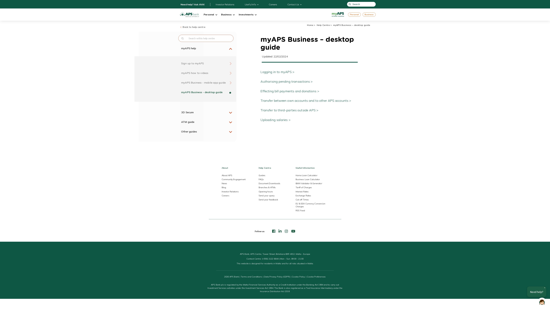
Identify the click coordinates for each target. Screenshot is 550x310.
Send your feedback (268, 199)
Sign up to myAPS (192, 63)
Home (310, 25)
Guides (262, 175)
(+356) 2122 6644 (270, 258)
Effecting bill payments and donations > (290, 91)
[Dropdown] (216, 15)
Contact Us (293, 4)
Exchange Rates (303, 195)
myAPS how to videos (194, 73)
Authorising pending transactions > (287, 82)
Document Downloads (269, 183)
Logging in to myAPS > (278, 72)
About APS (227, 175)
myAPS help (188, 48)
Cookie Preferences (316, 276)
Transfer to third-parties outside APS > (290, 110)
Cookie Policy (298, 276)
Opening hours (266, 191)
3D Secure (187, 112)
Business (369, 14)
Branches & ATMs (267, 187)
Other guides (189, 131)
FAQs (261, 179)
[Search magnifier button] (349, 4)
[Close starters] (544, 287)
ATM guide (188, 122)
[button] (542, 302)
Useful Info (250, 4)
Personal (354, 14)
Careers (273, 4)
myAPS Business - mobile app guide (203, 82)
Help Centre (323, 25)
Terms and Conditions (251, 276)
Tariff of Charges (304, 187)
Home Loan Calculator (306, 175)
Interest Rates (302, 191)
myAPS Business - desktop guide (202, 92)
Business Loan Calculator (308, 179)
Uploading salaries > (276, 120)
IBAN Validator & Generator (309, 183)
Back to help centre (193, 27)
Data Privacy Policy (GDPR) (277, 276)
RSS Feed (300, 210)
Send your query (267, 195)
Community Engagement (234, 179)
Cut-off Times (302, 199)
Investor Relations (225, 4)
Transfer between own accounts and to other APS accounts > (306, 101)
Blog (224, 187)
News (224, 183)
